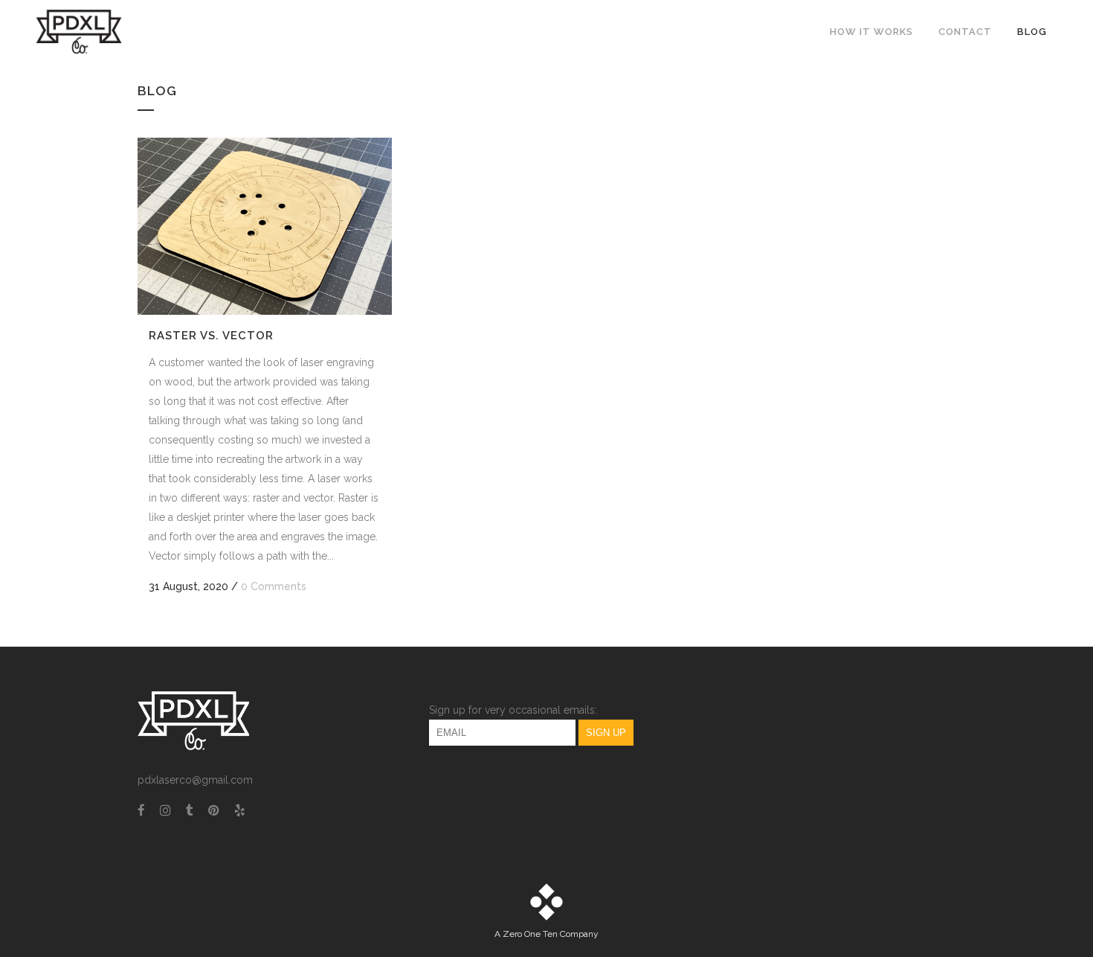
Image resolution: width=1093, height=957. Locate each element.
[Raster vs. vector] (265, 226)
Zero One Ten (530, 934)
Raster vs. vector (211, 335)
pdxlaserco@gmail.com (195, 780)
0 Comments (273, 586)
